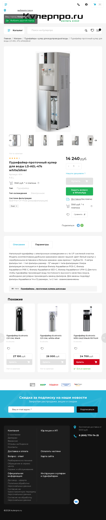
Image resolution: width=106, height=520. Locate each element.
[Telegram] (78, 225)
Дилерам (12, 438)
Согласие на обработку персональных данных (20, 498)
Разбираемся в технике (20, 460)
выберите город (25, 10)
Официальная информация (15, 474)
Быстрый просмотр (19, 319)
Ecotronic (10, 341)
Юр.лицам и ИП (49, 430)
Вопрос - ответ (16, 456)
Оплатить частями (51, 451)
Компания (13, 430)
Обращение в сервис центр (19, 464)
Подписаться (87, 409)
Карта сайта (47, 456)
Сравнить (78, 214)
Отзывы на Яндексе (18, 444)
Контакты (12, 447)
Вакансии (13, 441)
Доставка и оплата (18, 451)
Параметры (42, 244)
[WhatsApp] (82, 225)
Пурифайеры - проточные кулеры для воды (43, 289)
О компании (14, 434)
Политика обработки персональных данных (19, 484)
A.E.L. (11, 177)
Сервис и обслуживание (20, 469)
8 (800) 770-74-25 (89, 435)
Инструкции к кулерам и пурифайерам (53, 474)
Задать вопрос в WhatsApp (79, 191)
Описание (19, 244)
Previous (11, 140)
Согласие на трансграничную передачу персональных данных (22, 492)
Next (95, 140)
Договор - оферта (17, 480)
